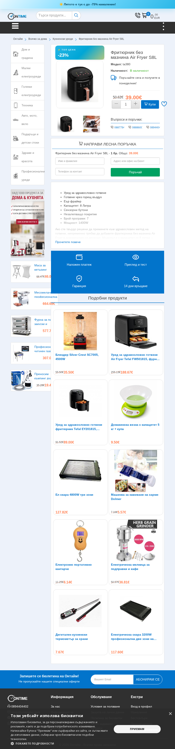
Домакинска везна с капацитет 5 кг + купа (135, 427)
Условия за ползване (105, 706)
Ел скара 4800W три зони (74, 494)
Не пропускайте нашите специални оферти (49, 678)
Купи (152, 104)
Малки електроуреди (31, 72)
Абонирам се (148, 679)
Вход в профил (141, 706)
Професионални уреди (33, 175)
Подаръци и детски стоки (30, 138)
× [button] (170, 713)
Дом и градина (27, 53)
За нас (55, 706)
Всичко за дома (37, 38)
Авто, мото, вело (29, 120)
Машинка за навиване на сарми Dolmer (134, 497)
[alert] (87, 729)
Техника (27, 105)
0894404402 (157, 127)
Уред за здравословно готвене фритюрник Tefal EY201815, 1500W (78, 427)
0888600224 (139, 127)
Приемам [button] (137, 729)
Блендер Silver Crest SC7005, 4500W (77, 357)
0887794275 (121, 127)
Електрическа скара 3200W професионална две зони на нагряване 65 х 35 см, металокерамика (132, 637)
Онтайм (18, 38)
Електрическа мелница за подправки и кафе (130, 567)
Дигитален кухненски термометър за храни (71, 637)
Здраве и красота (28, 157)
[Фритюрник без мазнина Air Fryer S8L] (79, 84)
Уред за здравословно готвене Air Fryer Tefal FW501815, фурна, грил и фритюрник (135, 357)
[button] (60, 743)
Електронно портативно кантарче (73, 567)
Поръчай (135, 172)
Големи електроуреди (31, 91)
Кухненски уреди (63, 38)
